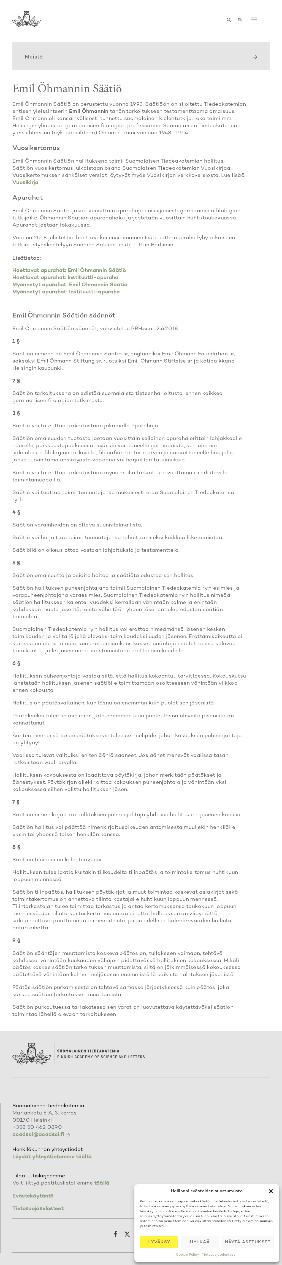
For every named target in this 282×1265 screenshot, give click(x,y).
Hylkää (200, 1242)
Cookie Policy (187, 1255)
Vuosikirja (25, 183)
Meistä (34, 57)
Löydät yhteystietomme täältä (52, 1157)
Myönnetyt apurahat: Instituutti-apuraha (66, 292)
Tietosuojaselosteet (218, 1255)
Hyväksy (159, 1242)
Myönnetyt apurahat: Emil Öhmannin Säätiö (69, 285)
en (240, 20)
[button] (271, 1191)
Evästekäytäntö (32, 1196)
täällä (102, 1183)
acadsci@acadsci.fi (38, 1135)
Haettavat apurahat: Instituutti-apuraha (65, 278)
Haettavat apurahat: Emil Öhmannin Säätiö (69, 271)
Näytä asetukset (248, 1242)
